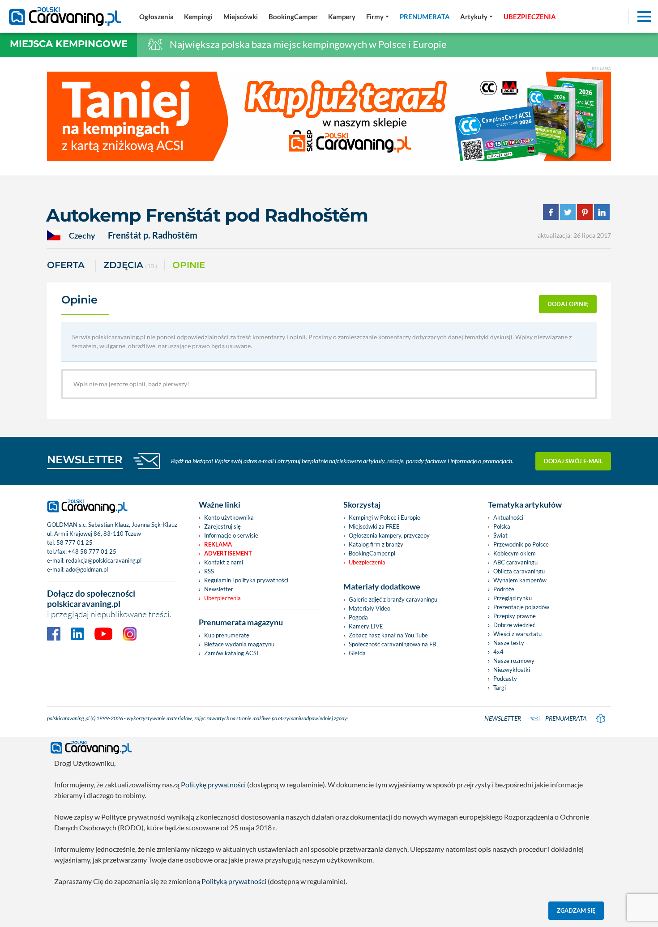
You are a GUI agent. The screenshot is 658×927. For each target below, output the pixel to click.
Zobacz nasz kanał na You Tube (388, 635)
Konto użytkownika (229, 517)
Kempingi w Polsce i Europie (384, 517)
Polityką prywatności (233, 881)
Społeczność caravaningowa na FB (392, 644)
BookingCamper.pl (372, 553)
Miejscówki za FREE (374, 526)
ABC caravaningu (515, 562)
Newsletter (218, 589)
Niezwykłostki (511, 669)
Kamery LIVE (366, 626)
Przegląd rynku (512, 598)
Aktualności (508, 517)
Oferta (66, 265)
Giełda (357, 653)
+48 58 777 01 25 (92, 551)
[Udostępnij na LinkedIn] (602, 211)
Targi (499, 687)
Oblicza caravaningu (519, 571)
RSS (209, 571)
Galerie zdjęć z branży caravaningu (393, 599)
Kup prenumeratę (226, 635)
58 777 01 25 (74, 542)
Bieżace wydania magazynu (239, 644)
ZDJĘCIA (130, 265)
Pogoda (358, 617)
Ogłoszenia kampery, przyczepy (389, 535)
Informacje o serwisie (231, 535)
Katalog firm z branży (376, 544)
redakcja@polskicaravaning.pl (103, 560)
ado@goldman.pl (87, 569)
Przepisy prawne (514, 615)
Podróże (503, 589)
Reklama (218, 544)
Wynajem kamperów (520, 580)
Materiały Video (369, 608)
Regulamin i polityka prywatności (246, 580)
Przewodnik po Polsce (521, 544)
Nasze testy (508, 642)
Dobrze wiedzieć (514, 624)
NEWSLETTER (85, 459)
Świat (500, 535)
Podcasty (505, 678)
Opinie (188, 265)
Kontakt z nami (223, 562)
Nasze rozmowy (513, 660)
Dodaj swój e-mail (573, 461)
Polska (501, 526)
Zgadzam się (576, 910)
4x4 (498, 651)
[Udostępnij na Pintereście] (585, 211)
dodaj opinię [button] (568, 304)
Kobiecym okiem (514, 553)
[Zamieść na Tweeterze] (568, 211)
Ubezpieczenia (222, 598)
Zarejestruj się (222, 526)
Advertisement (228, 553)
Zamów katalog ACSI (231, 653)
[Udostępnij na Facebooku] (551, 211)
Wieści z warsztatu (517, 633)
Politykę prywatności (213, 784)
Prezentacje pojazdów (521, 607)
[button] (476, 16)
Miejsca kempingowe (69, 43)
